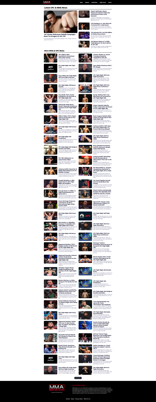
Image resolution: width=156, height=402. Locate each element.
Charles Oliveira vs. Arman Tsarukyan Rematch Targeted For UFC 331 (101, 56)
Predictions (94, 2)
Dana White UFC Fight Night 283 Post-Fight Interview (67, 76)
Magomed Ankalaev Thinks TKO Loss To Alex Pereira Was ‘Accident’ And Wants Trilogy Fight (67, 324)
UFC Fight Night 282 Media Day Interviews (101, 312)
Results (87, 2)
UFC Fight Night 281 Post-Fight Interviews (101, 368)
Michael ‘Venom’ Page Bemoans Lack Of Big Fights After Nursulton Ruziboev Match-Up (102, 336)
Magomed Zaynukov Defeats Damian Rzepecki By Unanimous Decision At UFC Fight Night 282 (67, 258)
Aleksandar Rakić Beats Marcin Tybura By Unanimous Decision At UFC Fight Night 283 (67, 107)
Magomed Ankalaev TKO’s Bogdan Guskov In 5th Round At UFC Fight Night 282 (67, 246)
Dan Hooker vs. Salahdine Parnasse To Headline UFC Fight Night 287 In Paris (66, 224)
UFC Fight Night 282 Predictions (99, 281)
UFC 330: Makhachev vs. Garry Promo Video (66, 158)
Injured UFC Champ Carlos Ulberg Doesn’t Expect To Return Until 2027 (101, 203)
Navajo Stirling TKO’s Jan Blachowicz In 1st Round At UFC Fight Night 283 (102, 96)
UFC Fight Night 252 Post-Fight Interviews (101, 224)
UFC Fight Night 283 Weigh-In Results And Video (67, 147)
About (110, 2)
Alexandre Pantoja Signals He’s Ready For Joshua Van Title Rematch (67, 336)
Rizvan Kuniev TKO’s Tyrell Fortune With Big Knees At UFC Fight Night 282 (101, 258)
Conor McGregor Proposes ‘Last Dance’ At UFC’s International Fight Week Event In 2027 (66, 203)
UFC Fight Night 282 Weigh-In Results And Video (102, 292)
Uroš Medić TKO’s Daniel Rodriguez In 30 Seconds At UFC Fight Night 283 (67, 96)
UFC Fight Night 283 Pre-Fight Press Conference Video (101, 137)
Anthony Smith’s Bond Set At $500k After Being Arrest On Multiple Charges (67, 170)
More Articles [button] (78, 378)
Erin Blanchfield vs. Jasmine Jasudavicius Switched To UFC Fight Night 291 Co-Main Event (102, 170)
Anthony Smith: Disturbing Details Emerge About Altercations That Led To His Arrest (102, 159)
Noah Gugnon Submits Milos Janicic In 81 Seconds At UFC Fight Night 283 (102, 117)
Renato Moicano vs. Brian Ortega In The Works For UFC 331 (67, 282)
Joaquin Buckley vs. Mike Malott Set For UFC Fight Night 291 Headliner (66, 182)
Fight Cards (103, 2)
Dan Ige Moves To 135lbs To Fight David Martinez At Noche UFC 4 (67, 192)
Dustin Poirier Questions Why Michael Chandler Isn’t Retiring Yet (67, 347)
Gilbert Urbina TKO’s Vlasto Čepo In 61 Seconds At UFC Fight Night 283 (67, 117)
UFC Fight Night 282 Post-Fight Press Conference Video (101, 235)
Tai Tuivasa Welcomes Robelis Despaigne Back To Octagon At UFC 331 (59, 35)
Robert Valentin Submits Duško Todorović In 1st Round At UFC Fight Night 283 (102, 107)
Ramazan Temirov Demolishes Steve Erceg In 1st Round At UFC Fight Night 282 (102, 245)
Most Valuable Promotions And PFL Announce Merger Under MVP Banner (101, 147)
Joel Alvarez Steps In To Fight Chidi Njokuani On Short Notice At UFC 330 (101, 43)
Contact (68, 399)
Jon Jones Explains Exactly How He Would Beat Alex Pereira (101, 182)
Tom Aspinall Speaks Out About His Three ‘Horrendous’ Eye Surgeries (101, 303)
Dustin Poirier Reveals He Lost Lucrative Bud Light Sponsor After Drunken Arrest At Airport (101, 324)
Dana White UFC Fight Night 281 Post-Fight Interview (67, 368)
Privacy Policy (79, 399)
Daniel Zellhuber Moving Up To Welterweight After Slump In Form (67, 302)
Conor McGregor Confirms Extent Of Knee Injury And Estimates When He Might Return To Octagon (101, 358)
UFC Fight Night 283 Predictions (64, 137)
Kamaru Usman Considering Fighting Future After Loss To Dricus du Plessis (67, 291)
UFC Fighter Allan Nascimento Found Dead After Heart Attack (66, 56)
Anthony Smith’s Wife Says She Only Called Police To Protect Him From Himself (102, 127)
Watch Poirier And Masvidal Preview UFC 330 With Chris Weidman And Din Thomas (102, 191)
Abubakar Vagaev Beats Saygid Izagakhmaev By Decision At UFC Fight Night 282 (67, 270)
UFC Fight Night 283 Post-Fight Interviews (101, 75)
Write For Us (87, 399)
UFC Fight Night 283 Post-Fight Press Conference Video (101, 86)
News (81, 2)
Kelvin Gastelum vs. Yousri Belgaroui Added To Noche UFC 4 (101, 347)
